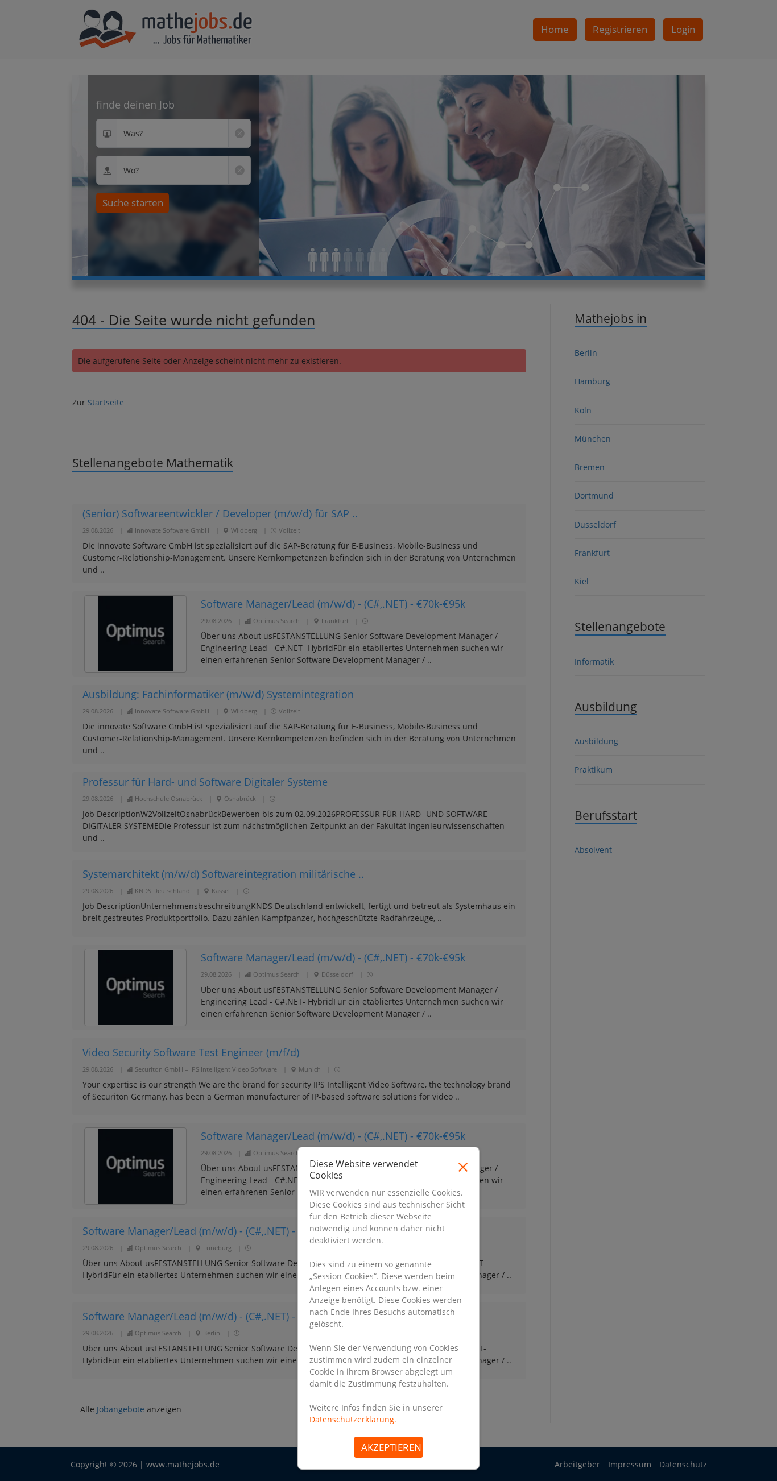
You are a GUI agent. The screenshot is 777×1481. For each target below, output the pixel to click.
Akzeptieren (391, 1447)
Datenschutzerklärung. (352, 1419)
